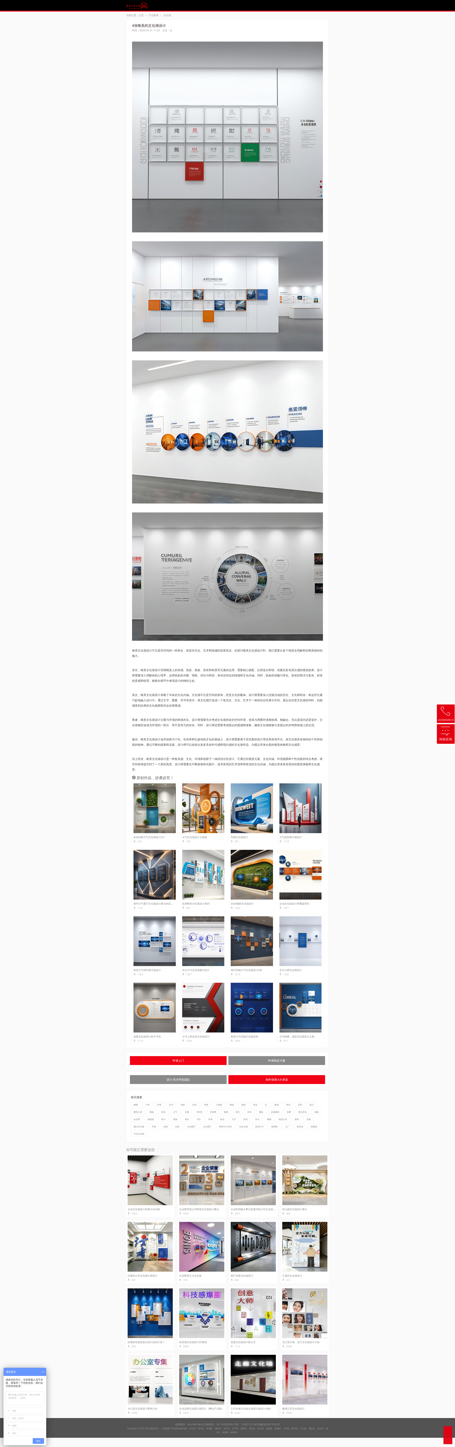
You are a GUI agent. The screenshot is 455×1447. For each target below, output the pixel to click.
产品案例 (154, 15)
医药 (245, 1119)
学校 (154, 1126)
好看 (159, 1104)
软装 (177, 1126)
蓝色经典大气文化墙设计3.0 (148, 837)
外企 (257, 1119)
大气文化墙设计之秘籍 (194, 837)
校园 (166, 1126)
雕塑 (136, 1104)
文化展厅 (207, 1126)
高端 (232, 1104)
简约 (288, 1104)
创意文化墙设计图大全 (243, 1342)
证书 (171, 1104)
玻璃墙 (274, 1126)
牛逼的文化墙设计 (292, 1275)
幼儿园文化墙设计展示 (294, 1209)
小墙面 (219, 1104)
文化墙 (167, 15)
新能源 (151, 1119)
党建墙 (314, 1126)
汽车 (199, 1119)
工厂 (287, 1126)
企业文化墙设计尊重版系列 (294, 903)
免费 (289, 1111)
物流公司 (283, 1119)
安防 (300, 1104)
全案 (308, 1119)
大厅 (234, 1119)
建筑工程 (138, 1111)
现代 (237, 1111)
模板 (152, 1111)
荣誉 (297, 1119)
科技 (163, 1111)
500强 (199, 1111)
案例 (276, 1104)
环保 (210, 1119)
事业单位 (302, 1111)
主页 (141, 15)
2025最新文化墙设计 (242, 903)
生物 (187, 1111)
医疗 (312, 1104)
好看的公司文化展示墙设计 (142, 1275)
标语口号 (259, 1126)
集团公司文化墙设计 (293, 1408)
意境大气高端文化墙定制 (244, 1036)
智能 (175, 1119)
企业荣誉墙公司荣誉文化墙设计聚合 (199, 1209)
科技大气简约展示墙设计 (147, 970)
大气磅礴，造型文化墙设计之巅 (296, 1036)
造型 (255, 1104)
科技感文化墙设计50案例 (193, 1342)
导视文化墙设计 (239, 837)
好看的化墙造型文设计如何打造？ (146, 1342)
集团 (226, 1111)
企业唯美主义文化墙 (190, 1275)
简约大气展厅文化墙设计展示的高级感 (154, 903)
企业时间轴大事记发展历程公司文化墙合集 (254, 1209)
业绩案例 (275, 1111)
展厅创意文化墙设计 (242, 1275)
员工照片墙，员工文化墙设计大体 (301, 1342)
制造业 (300, 1126)
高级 (243, 1104)
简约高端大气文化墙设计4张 (246, 970)
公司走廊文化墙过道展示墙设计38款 (251, 1408)
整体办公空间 (225, 1126)
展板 (261, 1111)
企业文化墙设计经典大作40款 (144, 1209)
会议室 (137, 1119)
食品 (222, 1119)
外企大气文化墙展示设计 (196, 970)
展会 (187, 1119)
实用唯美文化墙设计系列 (196, 903)
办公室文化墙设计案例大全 (142, 1408)
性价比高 (243, 1126)
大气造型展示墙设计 (290, 837)
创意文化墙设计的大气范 (147, 1036)
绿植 (183, 1104)
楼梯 (269, 1119)
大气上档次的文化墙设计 (196, 1036)
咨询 (249, 1111)
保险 (316, 1111)
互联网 (213, 1111)
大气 (175, 1111)
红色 (194, 1104)
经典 (206, 1104)
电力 (163, 1119)
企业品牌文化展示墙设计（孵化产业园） (201, 1408)
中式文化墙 (139, 1133)
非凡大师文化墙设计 (290, 970)
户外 (147, 1104)
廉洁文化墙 (139, 1126)
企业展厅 (191, 1126)
